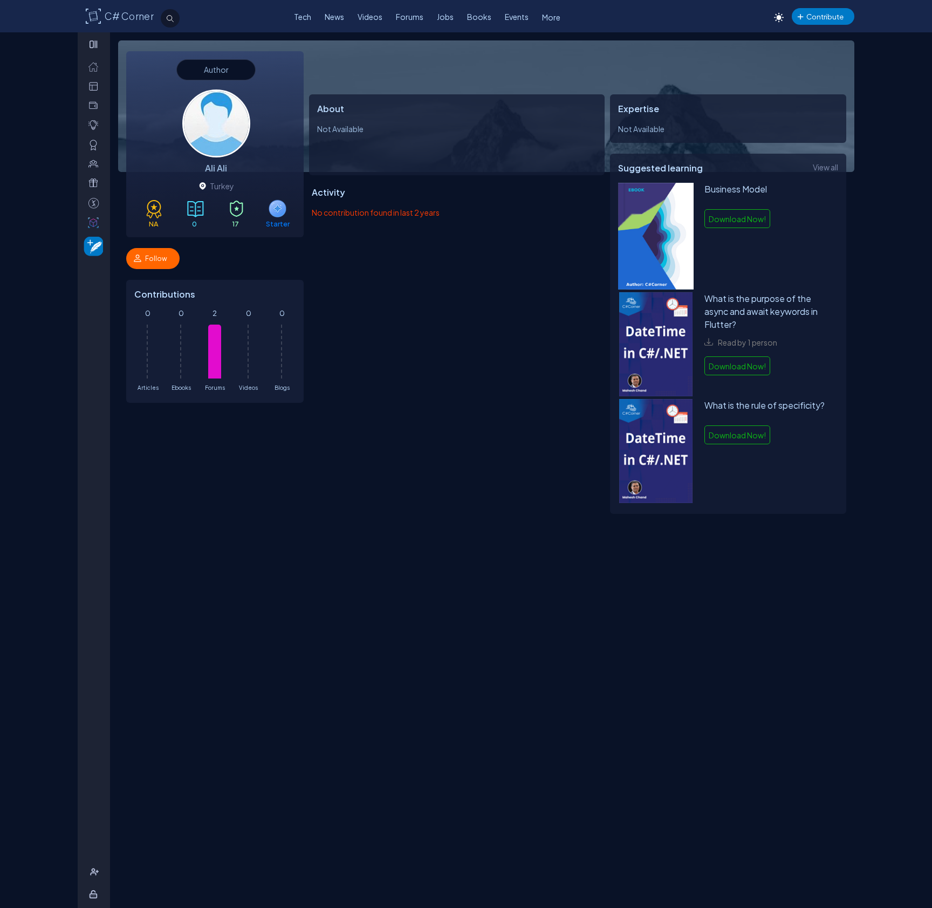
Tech (302, 17)
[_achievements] (95, 145)
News (334, 17)
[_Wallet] (95, 105)
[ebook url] (656, 237)
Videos (370, 17)
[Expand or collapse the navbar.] (94, 44)
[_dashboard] (95, 86)
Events (517, 17)
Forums (409, 17)
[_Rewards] (95, 203)
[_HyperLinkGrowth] (91, 245)
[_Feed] (95, 66)
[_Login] (95, 894)
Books (479, 17)
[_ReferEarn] (95, 183)
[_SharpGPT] (95, 222)
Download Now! (737, 219)
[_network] (95, 163)
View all (825, 167)
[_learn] (95, 124)
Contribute (825, 16)
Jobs (445, 17)
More (551, 17)
